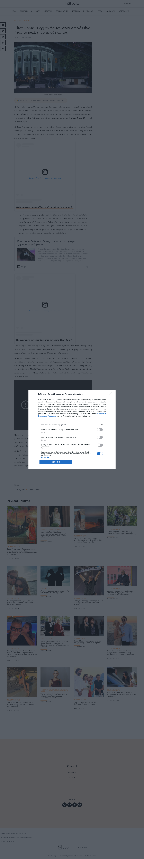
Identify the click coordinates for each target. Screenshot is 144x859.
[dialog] (72, 429)
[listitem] (72, 425)
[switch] (100, 429)
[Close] (111, 394)
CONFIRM (56, 462)
